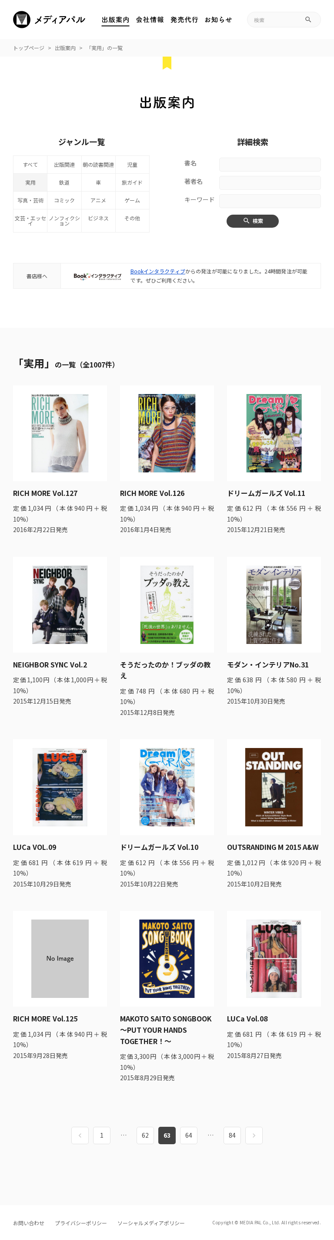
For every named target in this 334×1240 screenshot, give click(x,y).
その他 (132, 218)
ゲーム (132, 200)
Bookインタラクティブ (157, 271)
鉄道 (64, 182)
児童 (132, 164)
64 (188, 1135)
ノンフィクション (64, 220)
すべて (30, 164)
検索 (258, 220)
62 (145, 1135)
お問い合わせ (28, 1223)
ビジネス (98, 218)
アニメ (98, 200)
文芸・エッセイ (30, 220)
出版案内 (65, 47)
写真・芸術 (30, 200)
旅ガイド (132, 182)
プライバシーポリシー (81, 1223)
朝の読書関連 (98, 164)
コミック (64, 200)
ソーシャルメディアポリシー (151, 1223)
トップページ (28, 47)
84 (232, 1135)
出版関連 (64, 164)
